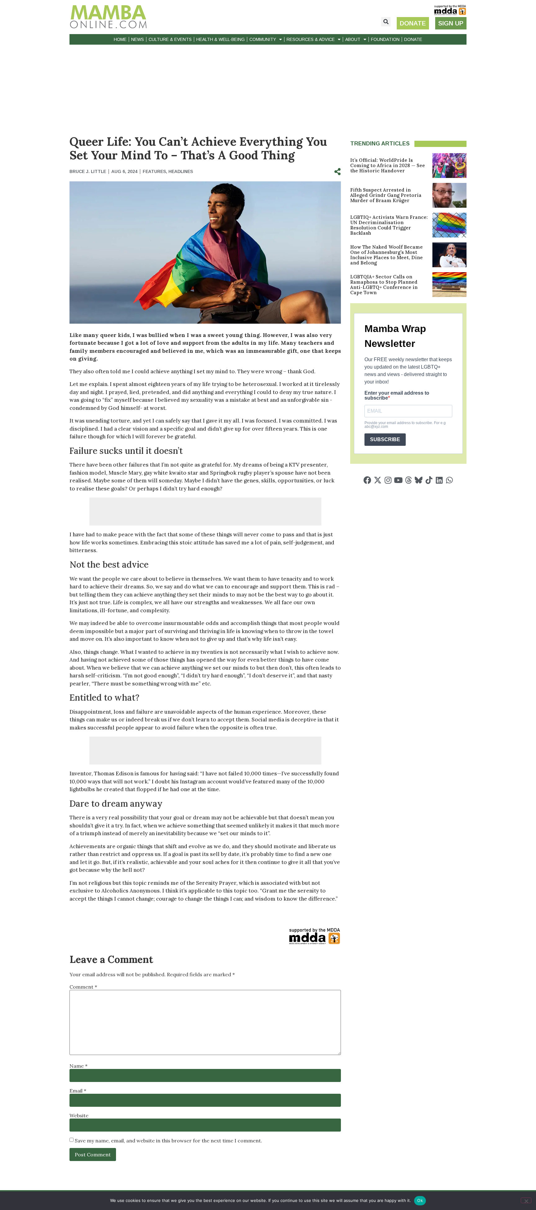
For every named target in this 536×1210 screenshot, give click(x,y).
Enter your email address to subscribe (396, 396)
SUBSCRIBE (385, 439)
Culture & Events (170, 39)
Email (77, 1090)
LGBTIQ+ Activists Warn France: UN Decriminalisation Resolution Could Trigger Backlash (389, 225)
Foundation (385, 39)
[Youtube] (398, 480)
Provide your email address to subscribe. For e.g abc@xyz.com (405, 424)
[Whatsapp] (449, 480)
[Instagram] (388, 480)
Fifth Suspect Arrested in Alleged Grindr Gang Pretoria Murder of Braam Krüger (386, 195)
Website (78, 1115)
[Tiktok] (429, 480)
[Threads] (408, 480)
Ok (420, 1200)
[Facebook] (367, 480)
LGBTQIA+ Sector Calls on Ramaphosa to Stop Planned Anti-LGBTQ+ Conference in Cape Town (384, 284)
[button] (386, 21)
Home (120, 39)
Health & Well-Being (220, 39)
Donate (413, 39)
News (137, 39)
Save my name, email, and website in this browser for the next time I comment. (168, 1140)
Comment (83, 986)
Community (262, 39)
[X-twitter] (378, 480)
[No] (526, 1200)
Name (78, 1065)
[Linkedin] (439, 480)
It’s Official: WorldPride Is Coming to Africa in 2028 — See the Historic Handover (387, 165)
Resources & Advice (311, 39)
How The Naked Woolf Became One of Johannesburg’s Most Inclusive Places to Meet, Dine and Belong (386, 255)
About (352, 39)
